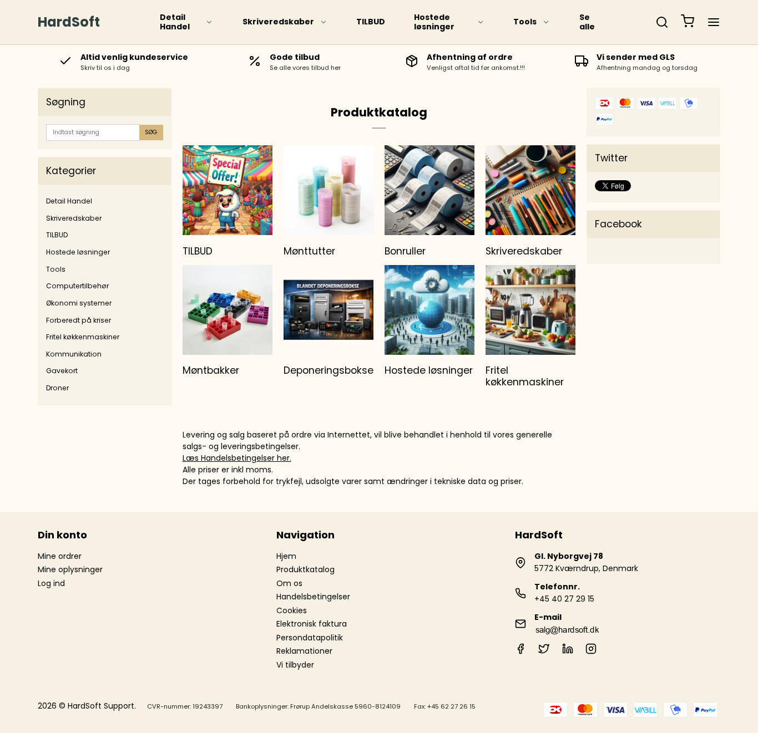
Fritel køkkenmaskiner (82, 337)
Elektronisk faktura (311, 623)
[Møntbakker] (227, 310)
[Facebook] (520, 651)
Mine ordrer (60, 556)
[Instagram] (591, 651)
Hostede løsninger (434, 22)
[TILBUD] (227, 190)
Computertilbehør (77, 286)
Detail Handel (175, 22)
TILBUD (370, 21)
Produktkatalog (305, 569)
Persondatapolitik (309, 637)
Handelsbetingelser (313, 596)
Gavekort (62, 370)
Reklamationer (304, 650)
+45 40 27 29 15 (564, 598)
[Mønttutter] (328, 190)
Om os (289, 583)
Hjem (286, 556)
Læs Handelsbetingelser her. (237, 458)
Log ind (51, 583)
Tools (525, 21)
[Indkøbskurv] (687, 22)
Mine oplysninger (70, 569)
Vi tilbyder (295, 664)
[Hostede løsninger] (429, 310)
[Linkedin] (567, 651)
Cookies (291, 610)
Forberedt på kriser (78, 320)
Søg (151, 132)
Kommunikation (74, 354)
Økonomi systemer (79, 303)
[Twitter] (543, 651)
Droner (57, 388)
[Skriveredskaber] (530, 190)
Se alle (587, 22)
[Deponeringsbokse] (328, 310)
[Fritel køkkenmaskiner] (530, 310)
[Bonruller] (429, 190)
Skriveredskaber (278, 21)
